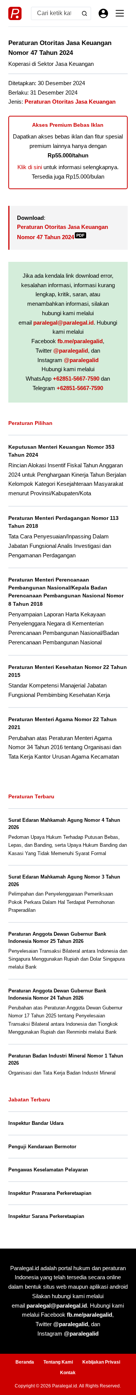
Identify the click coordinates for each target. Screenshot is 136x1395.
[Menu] (120, 13)
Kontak (68, 1372)
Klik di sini (29, 167)
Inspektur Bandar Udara (35, 1123)
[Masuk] (103, 13)
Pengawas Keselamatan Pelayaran (48, 1170)
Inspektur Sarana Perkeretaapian (46, 1216)
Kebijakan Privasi (101, 1362)
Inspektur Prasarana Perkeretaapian (49, 1193)
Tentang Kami (58, 1362)
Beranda (24, 1362)
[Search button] (84, 13)
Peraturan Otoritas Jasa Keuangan (70, 101)
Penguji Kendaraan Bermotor (42, 1146)
